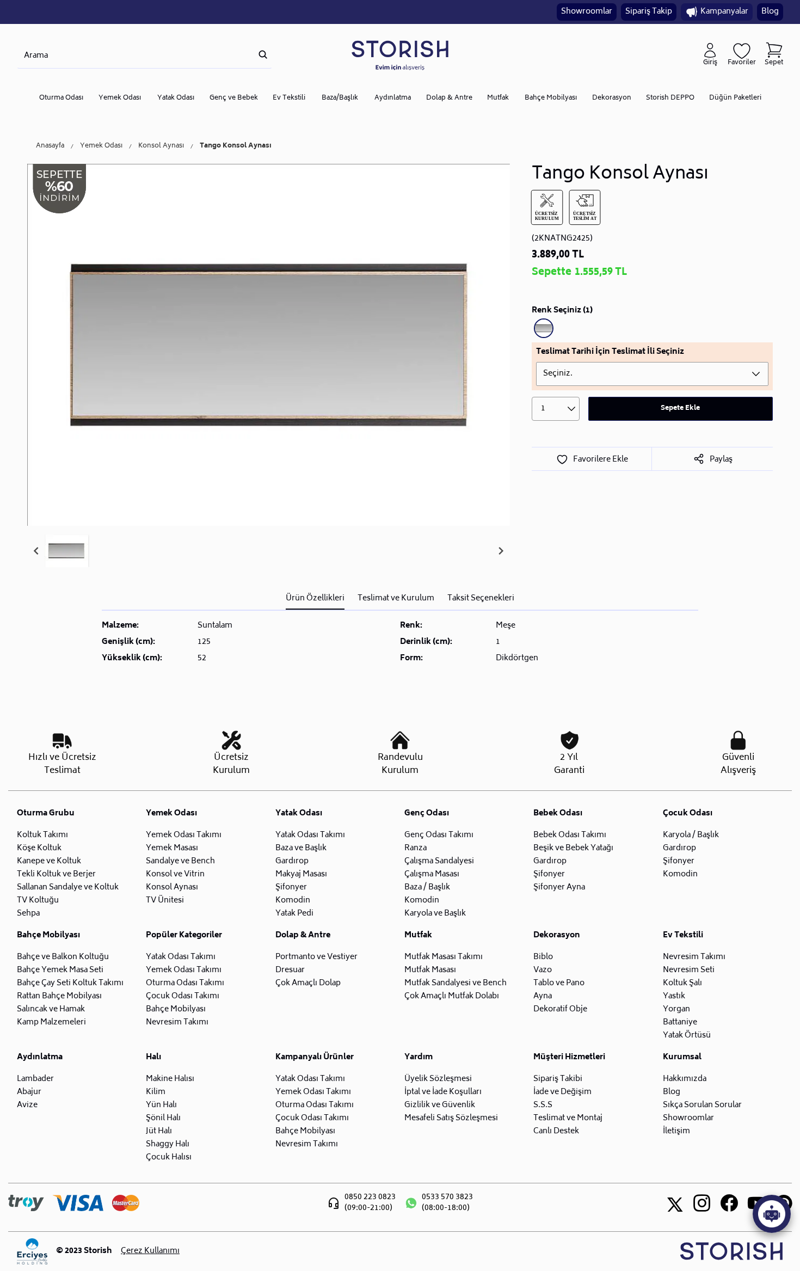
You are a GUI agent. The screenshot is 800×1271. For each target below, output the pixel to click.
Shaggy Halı (167, 1144)
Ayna (542, 996)
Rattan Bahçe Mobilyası (59, 996)
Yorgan (676, 1009)
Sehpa (28, 913)
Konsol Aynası (161, 146)
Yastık (674, 996)
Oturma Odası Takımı (185, 983)
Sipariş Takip (648, 12)
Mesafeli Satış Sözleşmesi (451, 1118)
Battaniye (680, 1022)
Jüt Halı (159, 1131)
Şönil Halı (163, 1118)
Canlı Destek (556, 1131)
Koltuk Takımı (42, 835)
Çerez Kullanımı (150, 1251)
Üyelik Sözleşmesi (438, 1079)
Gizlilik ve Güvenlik (439, 1105)
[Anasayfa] (400, 55)
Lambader (35, 1079)
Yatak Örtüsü (687, 1035)
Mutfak (498, 98)
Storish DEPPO (670, 98)
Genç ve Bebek (234, 98)
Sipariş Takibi (557, 1079)
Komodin (292, 900)
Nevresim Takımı (177, 1022)
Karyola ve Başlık (435, 913)
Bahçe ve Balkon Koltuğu (63, 957)
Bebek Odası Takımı (569, 835)
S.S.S (542, 1105)
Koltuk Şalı (682, 983)
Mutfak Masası (430, 970)
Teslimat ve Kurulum (396, 598)
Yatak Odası (175, 98)
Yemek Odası (120, 98)
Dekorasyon (611, 98)
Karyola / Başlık (691, 835)
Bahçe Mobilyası (551, 98)
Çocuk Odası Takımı (182, 996)
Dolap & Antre (449, 98)
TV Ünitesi (165, 900)
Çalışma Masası (431, 874)
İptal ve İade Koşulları (443, 1092)
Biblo (543, 957)
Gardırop (292, 861)
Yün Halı (161, 1105)
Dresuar (290, 970)
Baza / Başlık (427, 887)
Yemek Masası (172, 848)
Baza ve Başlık (301, 848)
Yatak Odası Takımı (310, 835)
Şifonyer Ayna (559, 887)
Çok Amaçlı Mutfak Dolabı (451, 996)
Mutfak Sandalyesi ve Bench (455, 983)
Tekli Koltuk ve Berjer (56, 874)
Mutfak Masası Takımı (443, 957)
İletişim (676, 1131)
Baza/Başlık (340, 98)
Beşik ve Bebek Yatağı (573, 848)
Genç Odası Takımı (438, 835)
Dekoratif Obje (560, 1009)
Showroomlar (586, 12)
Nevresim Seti (689, 970)
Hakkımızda (684, 1079)
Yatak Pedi (294, 913)
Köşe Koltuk (39, 848)
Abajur (29, 1092)
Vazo (542, 970)
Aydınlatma (392, 98)
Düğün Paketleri (735, 98)
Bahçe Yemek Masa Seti (60, 970)
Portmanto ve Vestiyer (316, 957)
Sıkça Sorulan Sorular (702, 1105)
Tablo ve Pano (558, 983)
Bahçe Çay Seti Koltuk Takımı (70, 983)
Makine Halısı (170, 1079)
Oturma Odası (61, 98)
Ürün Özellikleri (315, 598)
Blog (770, 12)
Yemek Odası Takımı (183, 835)
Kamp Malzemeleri (51, 1022)
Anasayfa (50, 146)
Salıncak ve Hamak (51, 1009)
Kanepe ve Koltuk (49, 861)
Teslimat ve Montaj (567, 1118)
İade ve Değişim (562, 1092)
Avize (27, 1105)
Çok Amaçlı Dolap (308, 983)
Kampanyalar (724, 12)
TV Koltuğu (38, 900)
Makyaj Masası (301, 874)
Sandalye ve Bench (180, 861)
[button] (66, 551)
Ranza (415, 848)
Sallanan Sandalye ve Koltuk (68, 887)
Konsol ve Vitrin (175, 874)
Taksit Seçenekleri (480, 598)
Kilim (155, 1092)
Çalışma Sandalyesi (439, 861)
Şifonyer (291, 887)
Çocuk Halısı (169, 1157)
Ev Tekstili (289, 98)
